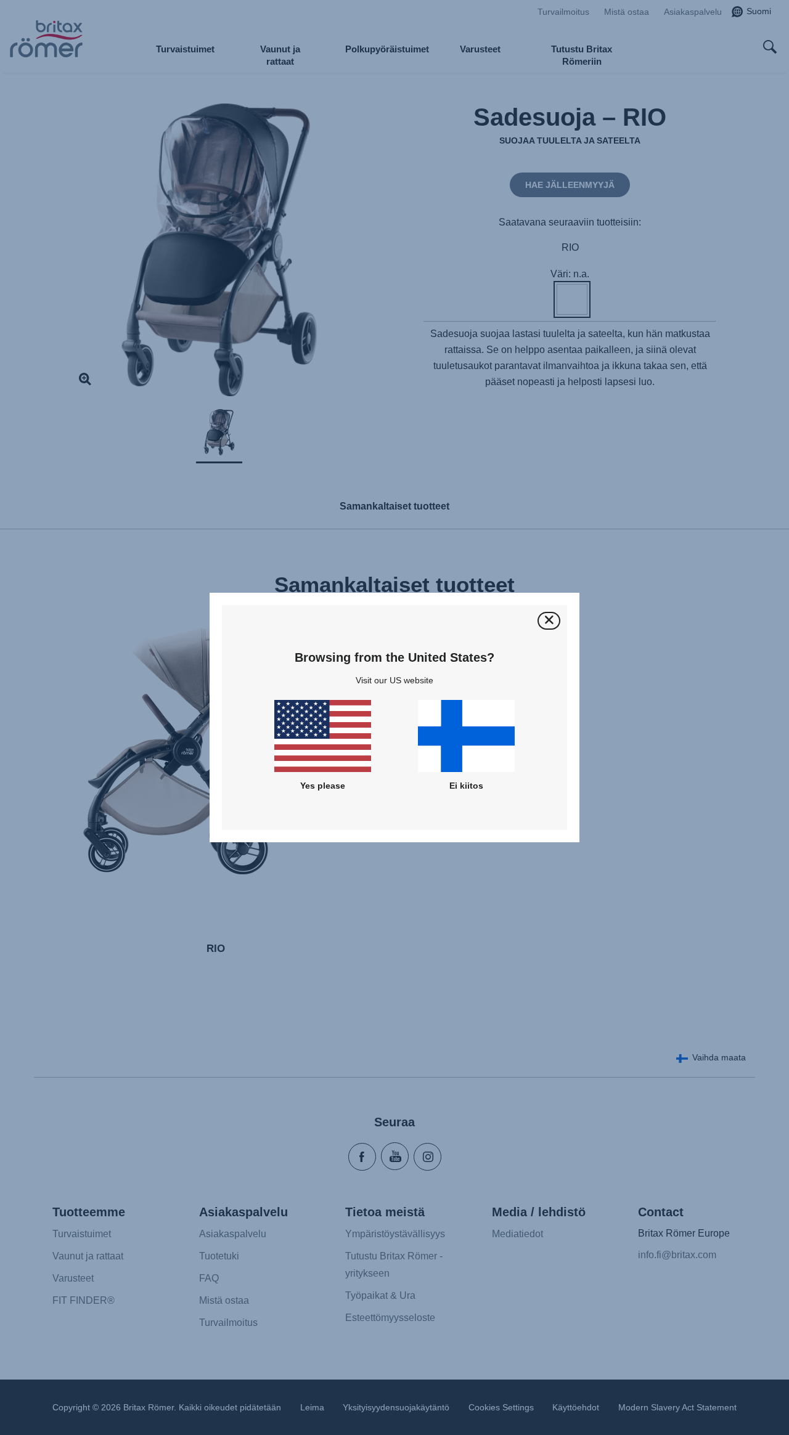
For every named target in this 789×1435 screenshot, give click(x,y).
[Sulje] (549, 620)
